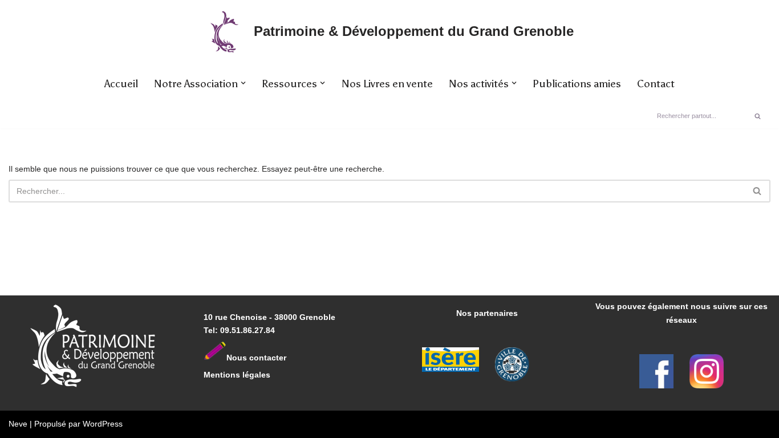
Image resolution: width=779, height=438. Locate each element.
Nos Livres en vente (387, 84)
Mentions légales (237, 374)
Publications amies (577, 84)
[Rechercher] (757, 115)
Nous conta (248, 357)
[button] (243, 83)
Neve (18, 423)
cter (278, 357)
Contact (656, 84)
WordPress (103, 423)
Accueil (121, 84)
